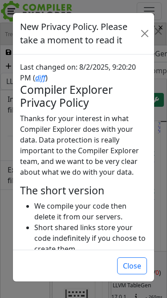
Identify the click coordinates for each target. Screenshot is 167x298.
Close (132, 266)
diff (40, 78)
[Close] (145, 33)
